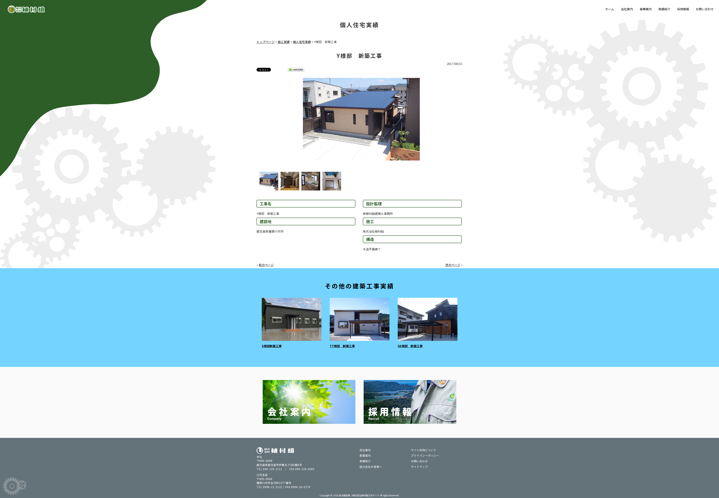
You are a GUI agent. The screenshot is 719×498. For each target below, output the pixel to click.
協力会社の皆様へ (371, 467)
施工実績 (284, 42)
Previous (249, 124)
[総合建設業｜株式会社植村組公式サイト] (26, 10)
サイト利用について (423, 450)
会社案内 (627, 9)
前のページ (266, 265)
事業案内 (646, 9)
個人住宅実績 (302, 42)
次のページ (452, 265)
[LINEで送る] (296, 69)
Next (470, 124)
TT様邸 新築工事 (342, 346)
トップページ (265, 42)
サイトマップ (419, 467)
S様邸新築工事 (272, 346)
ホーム (609, 9)
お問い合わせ (705, 9)
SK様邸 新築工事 (410, 346)
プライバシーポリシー (425, 455)
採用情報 (683, 9)
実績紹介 (664, 9)
